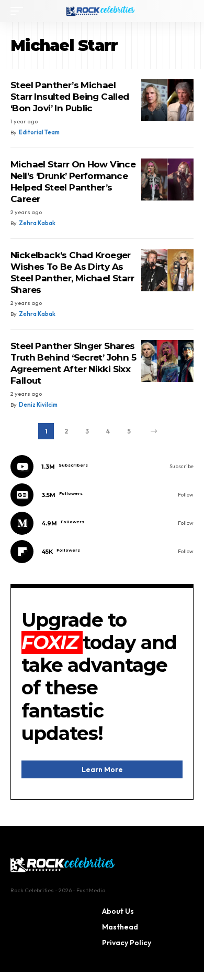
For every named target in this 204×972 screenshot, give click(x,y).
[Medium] (102, 523)
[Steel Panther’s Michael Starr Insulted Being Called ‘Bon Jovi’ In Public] (167, 100)
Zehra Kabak (37, 223)
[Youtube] (102, 466)
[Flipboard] (102, 551)
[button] (19, 11)
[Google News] (102, 494)
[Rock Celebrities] (102, 11)
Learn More (102, 769)
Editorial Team (39, 132)
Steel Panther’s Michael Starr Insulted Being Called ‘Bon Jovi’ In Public (69, 96)
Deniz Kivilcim (38, 404)
